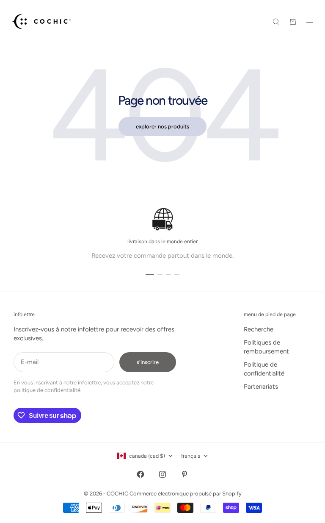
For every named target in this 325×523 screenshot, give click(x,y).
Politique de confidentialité (264, 369)
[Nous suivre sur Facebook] (140, 474)
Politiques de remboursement (266, 347)
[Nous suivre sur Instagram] (162, 474)
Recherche (258, 329)
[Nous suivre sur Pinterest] (184, 474)
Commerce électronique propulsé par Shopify (185, 493)
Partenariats (261, 386)
